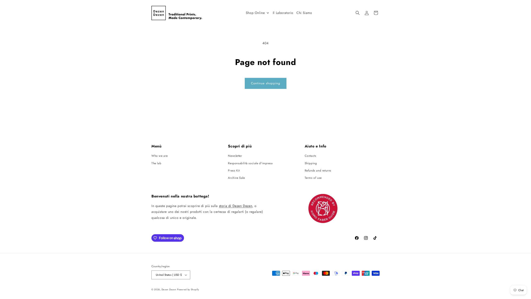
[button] (357, 12)
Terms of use (313, 178)
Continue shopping (265, 83)
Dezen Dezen (169, 289)
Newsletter (235, 156)
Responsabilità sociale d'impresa (250, 163)
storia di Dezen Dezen (235, 205)
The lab (156, 163)
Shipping (311, 163)
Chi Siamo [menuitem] (304, 12)
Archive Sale (236, 178)
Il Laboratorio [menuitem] (283, 12)
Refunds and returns (318, 170)
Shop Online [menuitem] (255, 12)
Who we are (159, 156)
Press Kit (234, 170)
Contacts (310, 156)
